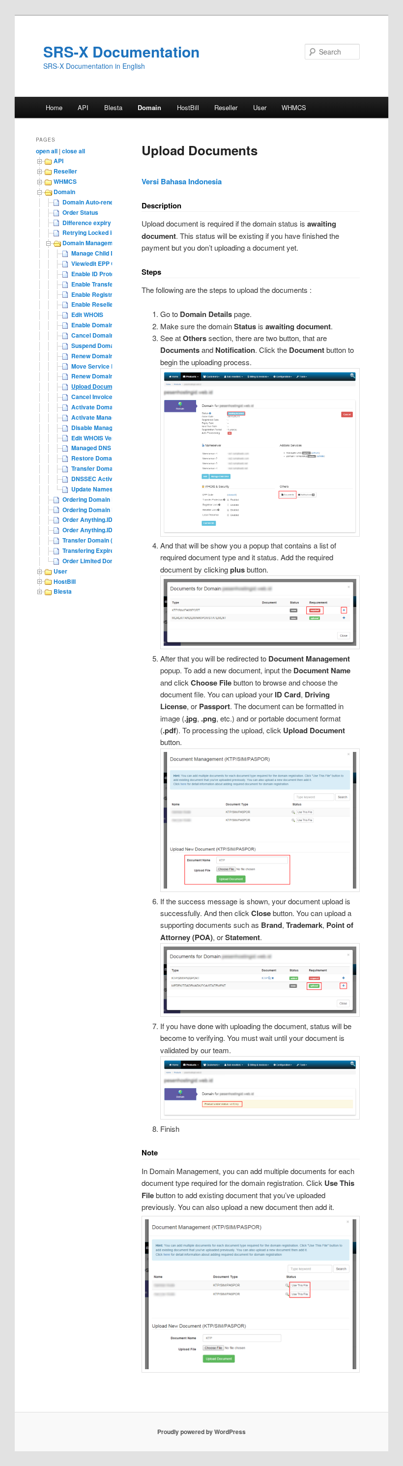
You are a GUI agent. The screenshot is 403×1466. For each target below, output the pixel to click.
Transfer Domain (94, 468)
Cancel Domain (92, 335)
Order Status (80, 212)
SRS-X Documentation (121, 51)
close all (73, 150)
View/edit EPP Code (98, 263)
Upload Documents (98, 386)
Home (54, 107)
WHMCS (294, 107)
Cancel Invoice (92, 396)
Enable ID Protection (99, 273)
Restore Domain (94, 458)
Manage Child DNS (97, 253)
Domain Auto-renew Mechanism (107, 202)
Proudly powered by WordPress (201, 1431)
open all (47, 150)
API (83, 107)
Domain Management (92, 242)
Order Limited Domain (93, 560)
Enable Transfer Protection (108, 284)
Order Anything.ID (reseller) (101, 519)
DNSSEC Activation (98, 478)
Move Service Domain (102, 366)
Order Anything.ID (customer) (103, 529)
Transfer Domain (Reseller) (100, 540)
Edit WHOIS (87, 314)
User (259, 107)
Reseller (225, 107)
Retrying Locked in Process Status (111, 232)
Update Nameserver (99, 489)
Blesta (113, 107)
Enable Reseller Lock (101, 304)
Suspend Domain (95, 345)
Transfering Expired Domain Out (107, 550)
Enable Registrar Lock (102, 294)
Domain (149, 107)
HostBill (188, 107)
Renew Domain (92, 355)
